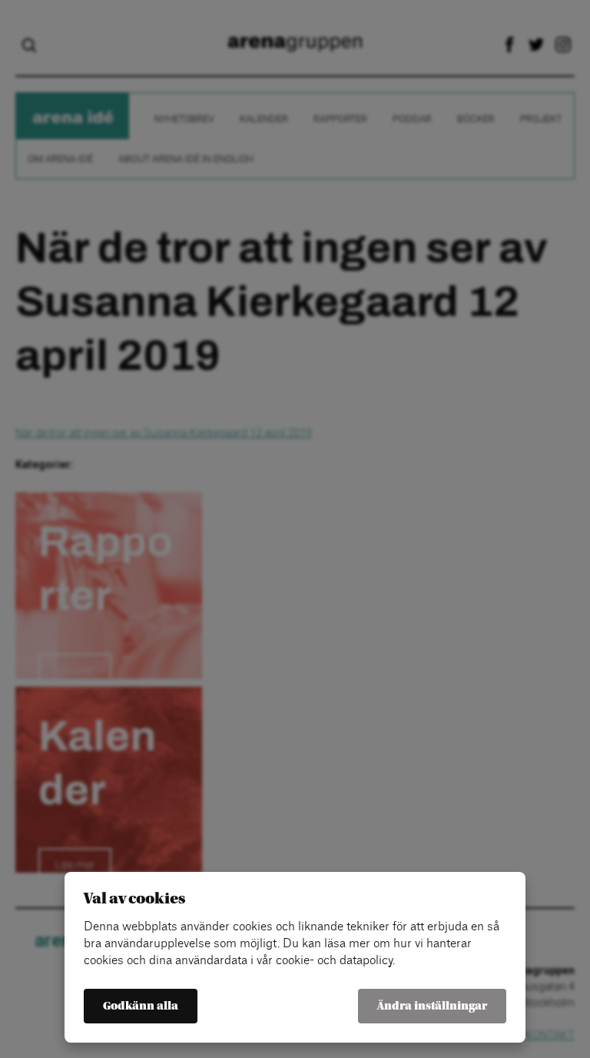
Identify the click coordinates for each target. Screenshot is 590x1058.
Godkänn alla (140, 1006)
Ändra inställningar (432, 1006)
